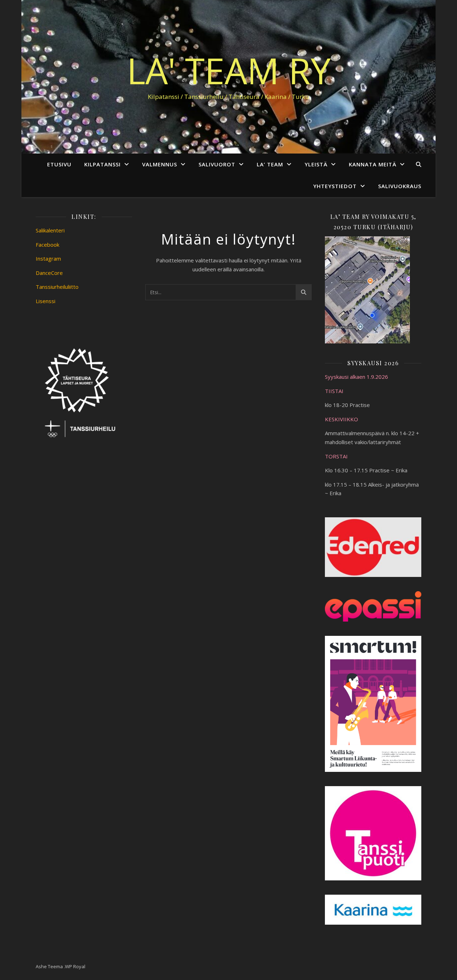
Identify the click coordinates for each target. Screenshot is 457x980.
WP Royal (75, 966)
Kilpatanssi (102, 164)
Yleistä (316, 164)
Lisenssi (45, 301)
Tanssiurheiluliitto (57, 286)
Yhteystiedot (335, 186)
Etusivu (59, 164)
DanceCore (49, 272)
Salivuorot (217, 164)
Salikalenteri (50, 230)
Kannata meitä (372, 164)
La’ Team (270, 164)
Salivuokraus (399, 186)
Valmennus (159, 164)
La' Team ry (229, 70)
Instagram (48, 258)
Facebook (47, 244)
